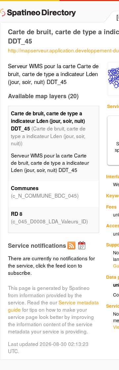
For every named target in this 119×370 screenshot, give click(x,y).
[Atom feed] (72, 250)
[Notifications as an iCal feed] (82, 250)
